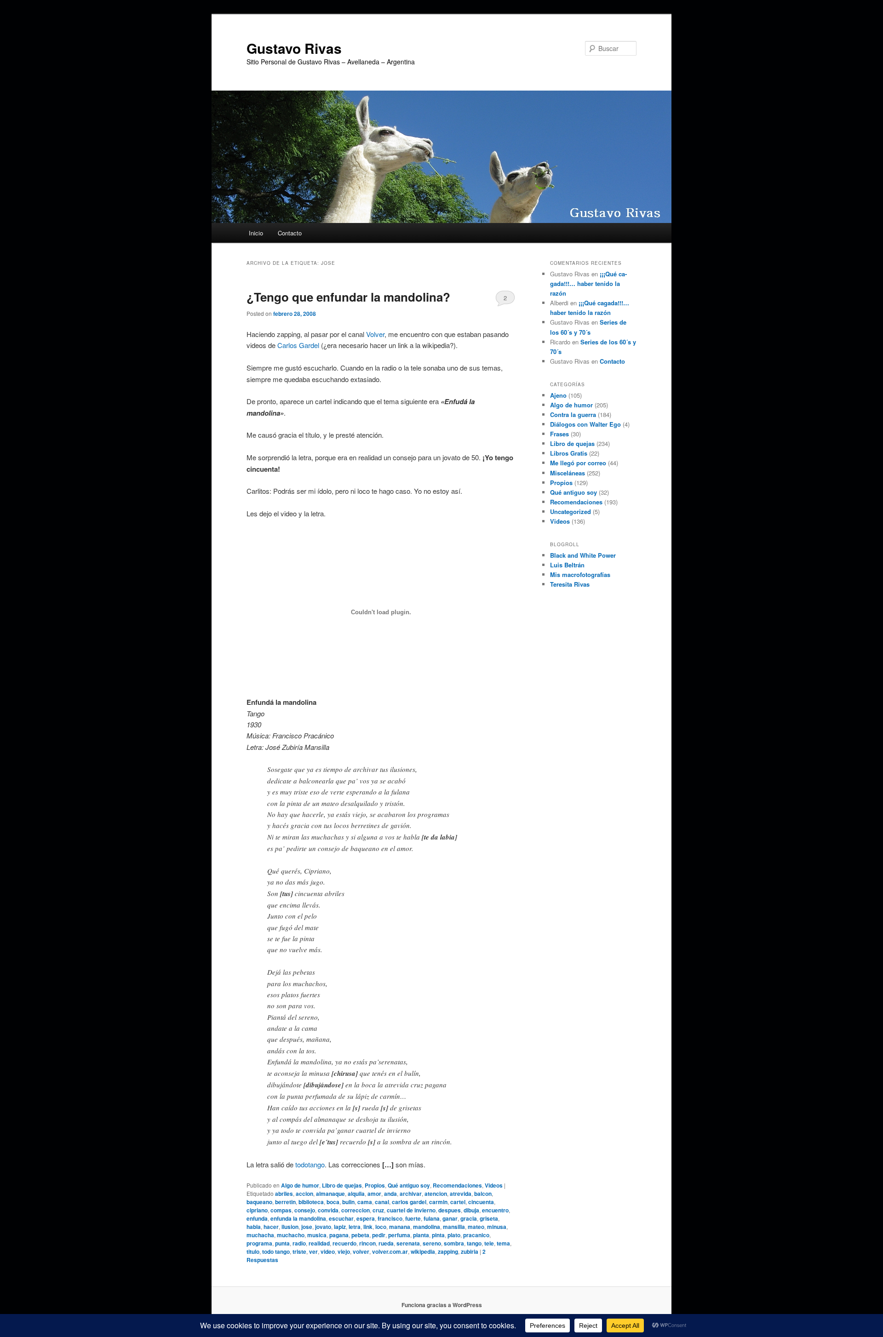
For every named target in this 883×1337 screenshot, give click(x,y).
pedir (378, 1235)
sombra (454, 1243)
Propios (375, 1185)
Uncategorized (570, 511)
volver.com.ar (390, 1251)
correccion (355, 1210)
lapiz (340, 1227)
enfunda (257, 1218)
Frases (559, 433)
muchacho (290, 1235)
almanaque (330, 1193)
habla (254, 1227)
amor (374, 1193)
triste (299, 1251)
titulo (253, 1251)
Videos (494, 1185)
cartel (457, 1202)
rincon (367, 1243)
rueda (386, 1243)
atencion (435, 1193)
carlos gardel (409, 1202)
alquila (356, 1193)
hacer (271, 1227)
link (368, 1227)
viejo (344, 1251)
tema (503, 1243)
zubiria (469, 1251)
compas (281, 1210)
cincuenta (481, 1202)
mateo (476, 1227)
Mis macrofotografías (580, 574)
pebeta (360, 1235)
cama (364, 1202)
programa (259, 1243)
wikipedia (423, 1251)
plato (453, 1235)
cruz (378, 1210)
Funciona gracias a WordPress (441, 1305)
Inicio (256, 233)
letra (355, 1227)
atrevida (460, 1193)
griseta (489, 1218)
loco (380, 1227)
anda (390, 1193)
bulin (348, 1202)
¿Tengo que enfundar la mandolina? (348, 296)
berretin (285, 1202)
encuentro (495, 1210)
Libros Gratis (568, 453)
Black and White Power (583, 555)
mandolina (426, 1227)
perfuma (399, 1235)
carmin (438, 1202)
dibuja (471, 1210)
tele (489, 1243)
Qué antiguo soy (409, 1185)
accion (304, 1193)
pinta (438, 1235)
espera (365, 1218)
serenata (408, 1243)
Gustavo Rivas (294, 48)
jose (306, 1227)
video (328, 1251)
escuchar (341, 1218)
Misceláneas (567, 473)
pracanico (476, 1235)
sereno (432, 1243)
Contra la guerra (573, 414)
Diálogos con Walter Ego (585, 424)
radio (299, 1243)
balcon (483, 1193)
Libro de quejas (342, 1185)
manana (399, 1227)
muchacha (260, 1235)
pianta (421, 1235)
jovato (323, 1227)
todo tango (276, 1251)
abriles (284, 1193)
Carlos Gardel (298, 345)
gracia (468, 1218)
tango (474, 1243)
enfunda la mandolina (298, 1218)
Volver (375, 334)
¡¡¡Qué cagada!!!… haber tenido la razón (588, 283)
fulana (432, 1218)
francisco (390, 1218)
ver (313, 1251)
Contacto (290, 233)
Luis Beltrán (567, 564)
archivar (411, 1193)
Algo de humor (300, 1185)
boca (333, 1202)
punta (282, 1243)
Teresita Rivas (570, 584)
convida (328, 1210)
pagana (339, 1235)
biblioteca (311, 1202)
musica (317, 1235)
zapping (448, 1251)
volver (361, 1251)
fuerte (413, 1218)
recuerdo (344, 1243)
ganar (450, 1218)
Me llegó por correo (578, 462)
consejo (304, 1210)
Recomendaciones (457, 1185)
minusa (496, 1227)
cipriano (257, 1210)
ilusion (289, 1227)
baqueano (259, 1202)
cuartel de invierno (411, 1210)
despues (449, 1210)
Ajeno (558, 395)
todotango (310, 1164)
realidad (319, 1243)
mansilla (454, 1227)
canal (382, 1202)
